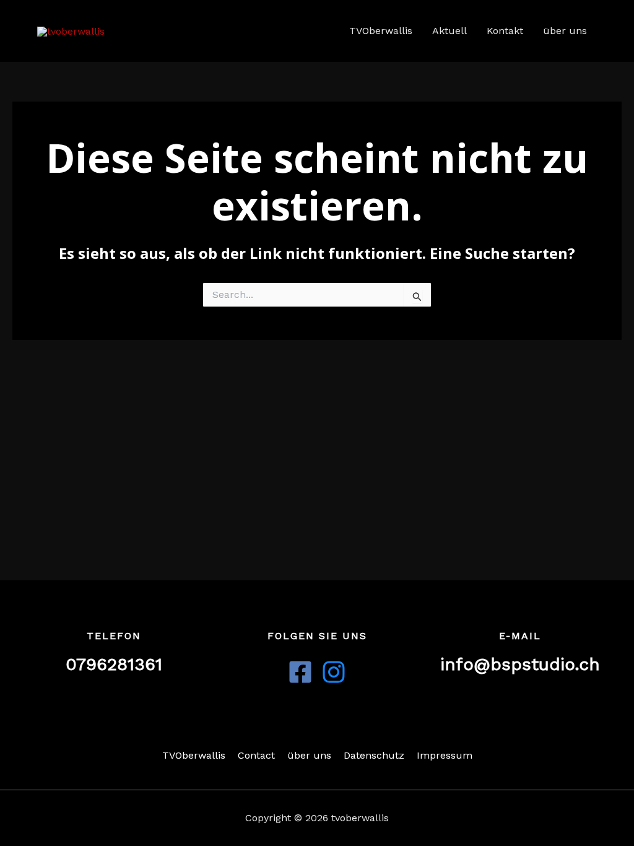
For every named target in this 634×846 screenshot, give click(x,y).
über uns (565, 31)
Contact (256, 755)
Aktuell (449, 31)
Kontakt (505, 31)
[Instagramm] (333, 672)
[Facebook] (300, 672)
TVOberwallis (380, 31)
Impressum (444, 755)
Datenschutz (374, 755)
